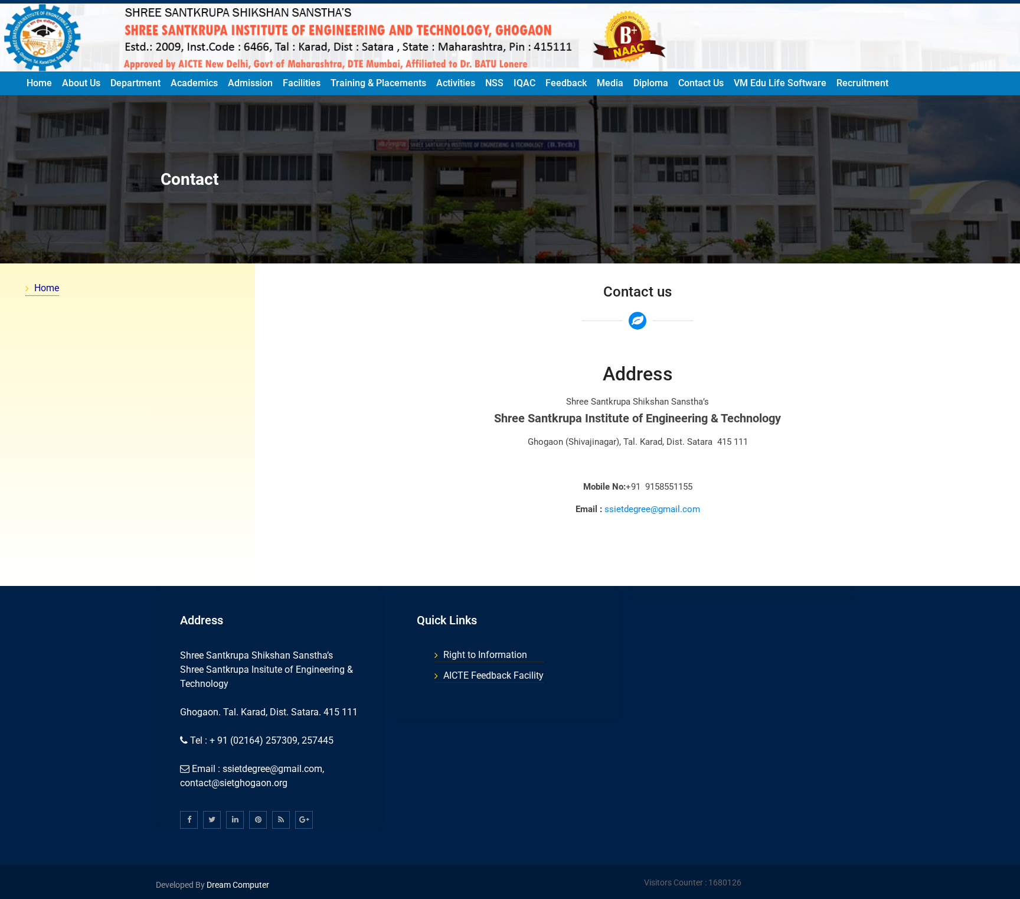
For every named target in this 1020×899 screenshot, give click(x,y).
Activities (455, 83)
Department (135, 83)
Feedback (566, 83)
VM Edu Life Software (780, 83)
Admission (250, 83)
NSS (494, 83)
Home (39, 83)
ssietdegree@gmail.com (652, 509)
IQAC (524, 83)
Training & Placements (378, 83)
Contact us (701, 83)
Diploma (650, 83)
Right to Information (485, 654)
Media (610, 83)
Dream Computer (237, 885)
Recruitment (862, 83)
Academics (194, 83)
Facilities (302, 83)
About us (81, 83)
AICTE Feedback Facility (493, 675)
